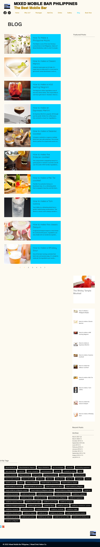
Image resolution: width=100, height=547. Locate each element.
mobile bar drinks (40, 498)
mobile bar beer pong (28, 494)
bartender (70, 467)
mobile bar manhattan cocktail (81, 505)
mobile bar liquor (49, 505)
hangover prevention (50, 475)
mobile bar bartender (12, 494)
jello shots (40, 479)
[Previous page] (20, 267)
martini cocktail (10, 482)
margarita (79, 479)
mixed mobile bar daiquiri (69, 482)
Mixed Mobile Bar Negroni (27, 467)
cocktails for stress (69, 471)
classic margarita (33, 471)
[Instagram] (9, 12)
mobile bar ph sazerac (28, 517)
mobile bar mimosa (42, 509)
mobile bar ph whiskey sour (81, 517)
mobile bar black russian (45, 494)
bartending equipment (83, 467)
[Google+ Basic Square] (3, 527)
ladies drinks (60, 479)
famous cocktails (11, 475)
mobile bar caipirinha (79, 494)
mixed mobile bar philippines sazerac (17, 490)
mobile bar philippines (12, 521)
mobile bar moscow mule (13, 513)
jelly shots (50, 479)
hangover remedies (66, 475)
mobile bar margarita (12, 509)
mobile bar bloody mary (63, 494)
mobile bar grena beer (50, 501)
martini (88, 479)
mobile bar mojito (72, 509)
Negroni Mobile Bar (44, 467)
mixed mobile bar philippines (74, 486)
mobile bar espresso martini (14, 501)
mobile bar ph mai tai (12, 517)
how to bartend (79, 475)
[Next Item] (92, 281)
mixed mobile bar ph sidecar (54, 486)
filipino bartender (24, 475)
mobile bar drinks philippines (57, 498)
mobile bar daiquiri (26, 498)
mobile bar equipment (76, 498)
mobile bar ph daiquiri (56, 513)
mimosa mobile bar (32, 482)
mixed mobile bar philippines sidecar (42, 490)
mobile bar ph (42, 513)
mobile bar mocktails (57, 509)
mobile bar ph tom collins (61, 517)
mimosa (20, 482)
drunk (80, 471)
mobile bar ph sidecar (44, 517)
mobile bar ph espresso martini (75, 513)
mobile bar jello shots (34, 505)
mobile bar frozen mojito (33, 501)
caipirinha (21, 471)
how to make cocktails (12, 479)
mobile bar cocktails (12, 498)
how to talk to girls (28, 479)
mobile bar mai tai (62, 505)
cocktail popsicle (47, 471)
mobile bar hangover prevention (15, 505)
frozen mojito (37, 475)
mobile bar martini (27, 509)
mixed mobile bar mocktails (14, 486)
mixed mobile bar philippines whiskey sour (68, 490)
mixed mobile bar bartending (50, 482)
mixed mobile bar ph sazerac (33, 486)
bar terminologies (58, 467)
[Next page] (45, 267)
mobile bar (87, 490)
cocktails (57, 471)
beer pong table (10, 471)
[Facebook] (5, 12)
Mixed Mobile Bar (11, 467)
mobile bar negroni (29, 513)
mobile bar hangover (66, 501)
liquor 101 (70, 479)
